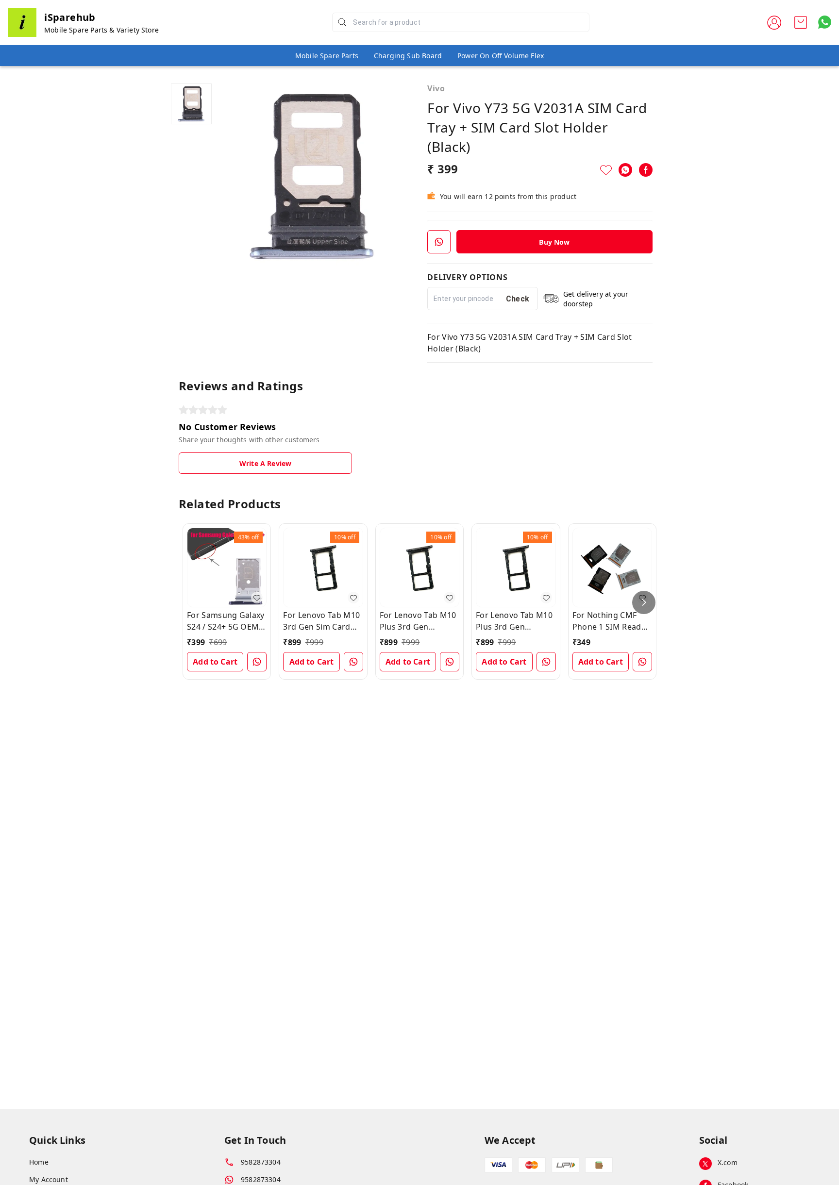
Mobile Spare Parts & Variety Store (101, 29)
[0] (800, 22)
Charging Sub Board (408, 55)
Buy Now (554, 242)
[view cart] (800, 22)
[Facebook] (646, 170)
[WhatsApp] (625, 170)
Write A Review (265, 463)
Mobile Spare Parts (326, 55)
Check (517, 298)
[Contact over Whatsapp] (824, 22)
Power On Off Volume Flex (500, 55)
